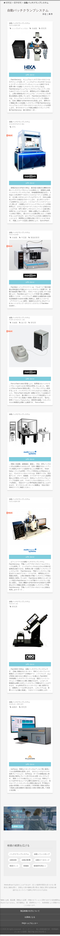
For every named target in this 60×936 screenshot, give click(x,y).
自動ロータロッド (43, 860)
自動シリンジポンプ (42, 854)
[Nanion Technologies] (30, 176)
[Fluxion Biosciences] (30, 756)
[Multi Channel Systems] (30, 452)
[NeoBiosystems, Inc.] (30, 656)
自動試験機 (26, 860)
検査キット (14, 866)
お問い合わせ (30, 75)
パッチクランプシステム (19, 854)
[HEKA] (30, 67)
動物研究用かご (40, 866)
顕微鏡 (26, 866)
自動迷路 (13, 860)
